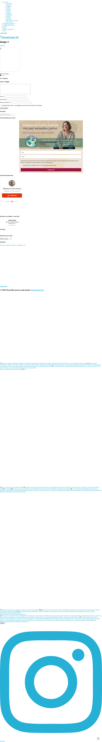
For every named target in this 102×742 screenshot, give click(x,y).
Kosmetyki (9, 6)
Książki (8, 7)
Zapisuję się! (51, 170)
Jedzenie (8, 4)
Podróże (8, 16)
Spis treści (5, 2)
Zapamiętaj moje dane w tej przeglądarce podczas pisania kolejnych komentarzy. (22, 105)
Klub (4, 30)
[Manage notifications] (98, 738)
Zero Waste (9, 3)
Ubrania (8, 10)
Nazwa (2, 96)
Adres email (3, 99)
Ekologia (8, 13)
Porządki (8, 9)
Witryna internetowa (5, 102)
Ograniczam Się (37, 290)
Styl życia (8, 19)
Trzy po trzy (9, 22)
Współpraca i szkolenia (9, 23)
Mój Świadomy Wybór (12, 20)
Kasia (2, 75)
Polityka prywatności (8, 29)
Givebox (8, 12)
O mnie (5, 26)
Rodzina (8, 17)
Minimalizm (9, 15)
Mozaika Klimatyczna (8, 25)
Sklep (4, 27)
